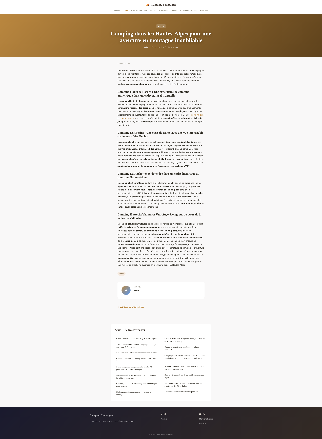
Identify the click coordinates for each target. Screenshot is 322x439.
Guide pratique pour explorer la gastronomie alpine (136, 339)
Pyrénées (204, 10)
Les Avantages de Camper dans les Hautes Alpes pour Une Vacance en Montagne (135, 368)
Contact (202, 423)
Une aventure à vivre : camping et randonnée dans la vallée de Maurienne (136, 376)
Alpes (125, 10)
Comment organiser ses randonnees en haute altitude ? (182, 348)
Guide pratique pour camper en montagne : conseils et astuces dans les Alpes (185, 340)
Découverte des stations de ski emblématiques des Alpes (184, 376)
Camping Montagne (161, 4)
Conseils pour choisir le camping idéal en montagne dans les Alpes (136, 384)
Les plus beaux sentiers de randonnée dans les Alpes (136, 353)
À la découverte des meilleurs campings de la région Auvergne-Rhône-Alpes (136, 345)
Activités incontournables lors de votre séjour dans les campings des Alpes (184, 367)
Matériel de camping (188, 10)
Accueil (117, 10)
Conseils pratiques (139, 10)
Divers (174, 10)
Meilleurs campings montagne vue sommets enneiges (133, 393)
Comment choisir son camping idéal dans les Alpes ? (136, 359)
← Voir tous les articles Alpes (130, 307)
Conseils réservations (159, 10)
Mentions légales (206, 419)
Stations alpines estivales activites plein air (181, 391)
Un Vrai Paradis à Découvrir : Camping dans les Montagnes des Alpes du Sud (183, 384)
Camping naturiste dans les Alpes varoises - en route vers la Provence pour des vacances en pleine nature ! (185, 358)
